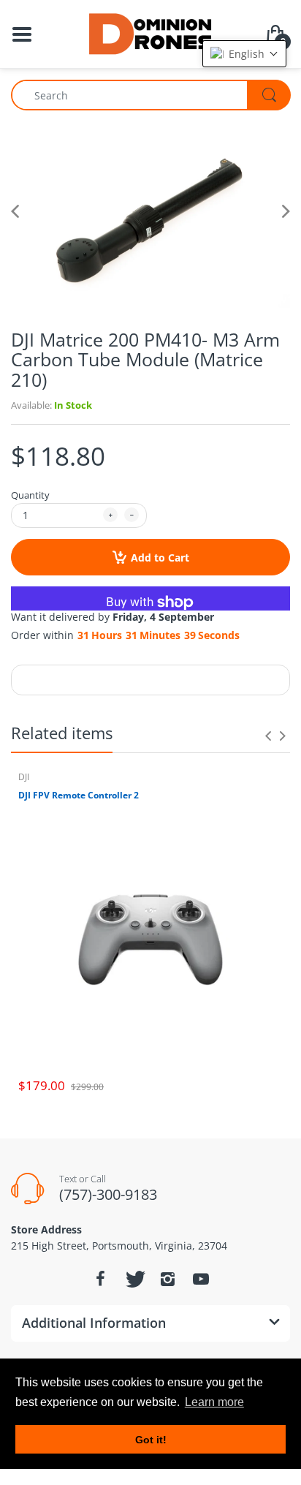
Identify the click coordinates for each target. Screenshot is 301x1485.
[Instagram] (167, 1279)
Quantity (30, 495)
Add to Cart (160, 557)
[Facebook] (100, 1279)
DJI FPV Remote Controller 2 (78, 795)
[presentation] (268, 736)
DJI (23, 777)
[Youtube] (201, 1279)
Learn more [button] (214, 1402)
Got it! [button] (151, 1440)
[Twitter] (134, 1279)
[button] (244, 54)
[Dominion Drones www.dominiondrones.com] (151, 32)
